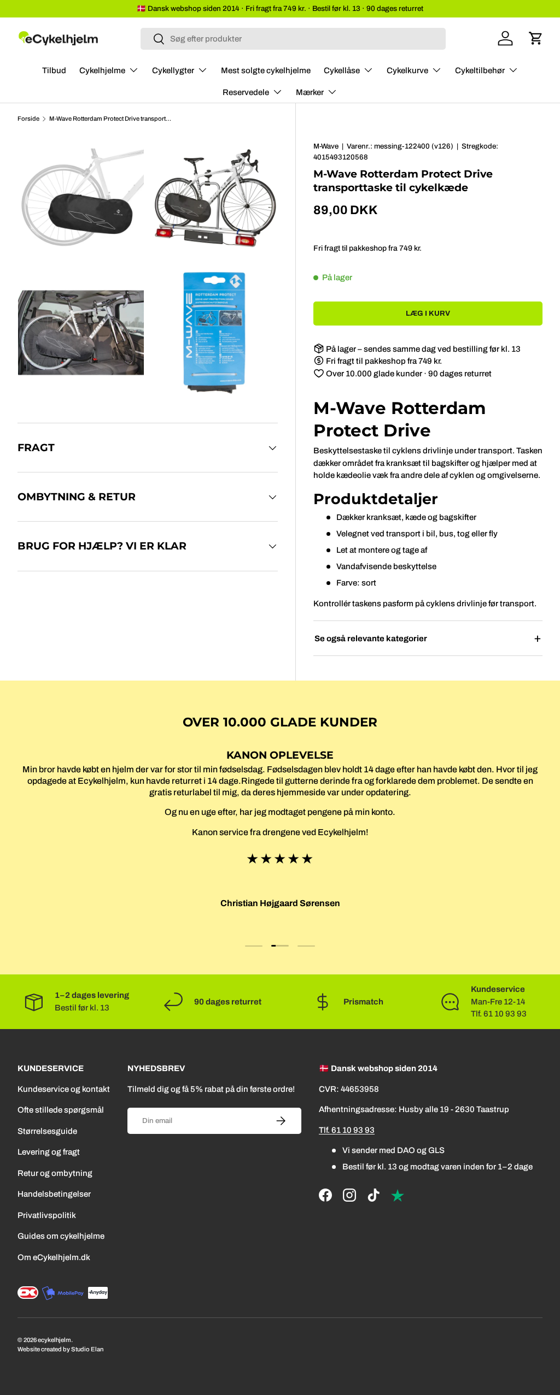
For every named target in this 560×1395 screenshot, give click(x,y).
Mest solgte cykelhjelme (266, 70)
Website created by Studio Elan (60, 1349)
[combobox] (293, 39)
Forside (28, 119)
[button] (536, 38)
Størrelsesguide (47, 1131)
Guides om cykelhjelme (61, 1236)
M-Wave (326, 146)
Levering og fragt (49, 1152)
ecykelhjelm (54, 1340)
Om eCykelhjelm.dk (54, 1257)
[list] (151, 268)
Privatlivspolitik (47, 1215)
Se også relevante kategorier (370, 638)
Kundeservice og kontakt (64, 1089)
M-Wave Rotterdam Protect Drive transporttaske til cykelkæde (110, 119)
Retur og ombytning (55, 1173)
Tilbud (54, 70)
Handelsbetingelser (54, 1194)
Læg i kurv (428, 313)
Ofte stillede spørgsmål (61, 1110)
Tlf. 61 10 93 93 (347, 1130)
